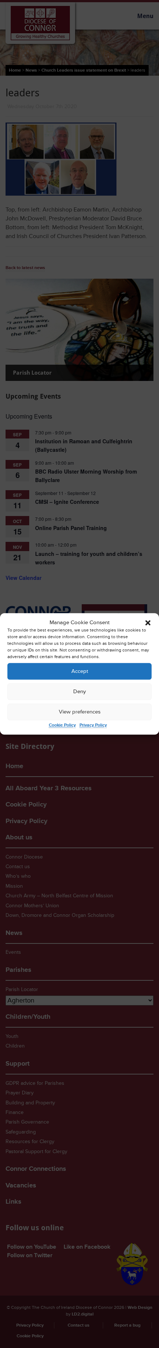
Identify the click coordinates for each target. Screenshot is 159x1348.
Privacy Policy (93, 725)
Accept (79, 671)
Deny (79, 691)
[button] (148, 622)
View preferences (80, 711)
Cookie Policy (62, 725)
